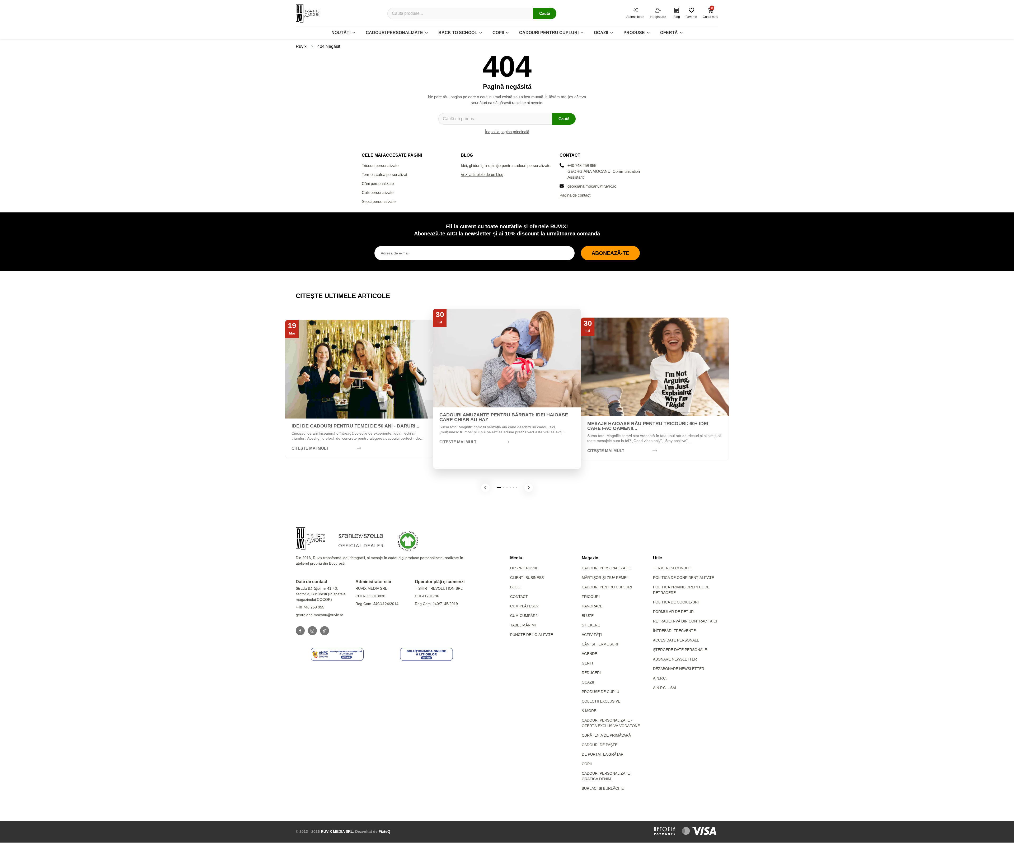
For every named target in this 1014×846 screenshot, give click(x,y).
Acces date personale (676, 640)
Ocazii (601, 32)
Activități (592, 635)
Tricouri (591, 596)
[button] (485, 488)
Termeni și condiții (672, 568)
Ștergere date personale (680, 650)
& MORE (589, 711)
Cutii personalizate (377, 192)
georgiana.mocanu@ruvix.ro (591, 186)
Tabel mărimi (523, 625)
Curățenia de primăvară (606, 735)
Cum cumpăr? (524, 615)
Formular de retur (673, 612)
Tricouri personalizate (380, 165)
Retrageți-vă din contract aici (685, 621)
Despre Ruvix (523, 568)
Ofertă (669, 32)
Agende (589, 654)
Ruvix (301, 46)
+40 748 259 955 (581, 165)
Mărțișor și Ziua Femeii (605, 577)
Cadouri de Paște (599, 745)
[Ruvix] (308, 13)
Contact (519, 596)
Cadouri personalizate (394, 32)
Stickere (591, 625)
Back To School (457, 32)
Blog (515, 587)
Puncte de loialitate (531, 635)
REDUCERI (591, 673)
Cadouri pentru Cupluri (607, 587)
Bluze (588, 615)
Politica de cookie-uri (676, 602)
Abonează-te (610, 253)
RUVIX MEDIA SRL (337, 831)
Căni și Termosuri (600, 644)
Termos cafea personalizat (384, 174)
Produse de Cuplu (600, 692)
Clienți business (527, 577)
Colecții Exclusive (601, 701)
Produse (634, 32)
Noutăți (340, 32)
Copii (498, 32)
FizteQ (384, 831)
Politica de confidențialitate (683, 577)
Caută (544, 13)
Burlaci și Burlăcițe (603, 788)
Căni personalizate (378, 183)
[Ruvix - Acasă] (310, 538)
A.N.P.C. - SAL (665, 688)
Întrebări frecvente (674, 631)
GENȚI (587, 663)
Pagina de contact (575, 195)
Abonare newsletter (675, 659)
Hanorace (592, 606)
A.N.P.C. (660, 678)
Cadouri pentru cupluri (549, 32)
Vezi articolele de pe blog (482, 174)
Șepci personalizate (379, 201)
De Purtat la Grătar (602, 754)
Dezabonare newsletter (678, 669)
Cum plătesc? (524, 606)
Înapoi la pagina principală (507, 131)
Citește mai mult (310, 448)
